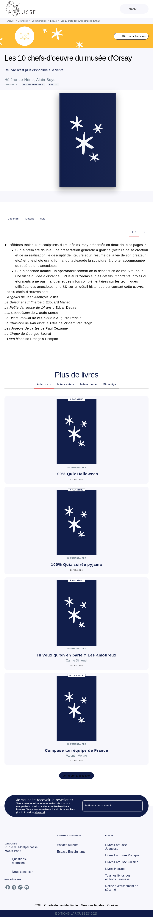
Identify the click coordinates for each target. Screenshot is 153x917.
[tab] (13, 218)
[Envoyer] (138, 805)
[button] (131, 36)
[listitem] (7, 887)
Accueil (11, 21)
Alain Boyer (46, 80)
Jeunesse (23, 21)
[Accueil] (20, 9)
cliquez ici (40, 812)
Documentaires (39, 21)
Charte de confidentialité (61, 905)
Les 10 (53, 21)
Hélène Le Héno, (20, 80)
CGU (38, 905)
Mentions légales (92, 905)
